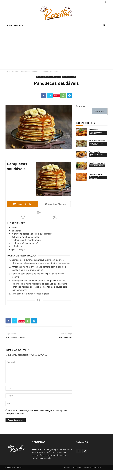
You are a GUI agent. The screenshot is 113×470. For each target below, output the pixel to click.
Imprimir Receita (23, 204)
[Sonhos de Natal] (81, 177)
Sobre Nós (77, 467)
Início (9, 25)
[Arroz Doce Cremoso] (81, 143)
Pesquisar (80, 106)
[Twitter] (50, 95)
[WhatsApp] (63, 95)
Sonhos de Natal (95, 174)
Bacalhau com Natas (97, 163)
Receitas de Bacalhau (97, 166)
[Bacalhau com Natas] (81, 166)
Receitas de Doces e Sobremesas (96, 132)
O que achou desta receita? (18, 355)
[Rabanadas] (81, 132)
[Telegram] (69, 95)
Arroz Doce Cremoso (15, 337)
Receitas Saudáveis (69, 77)
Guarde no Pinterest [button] (57, 204)
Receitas (17, 25)
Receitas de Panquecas (30, 71)
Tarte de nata (94, 152)
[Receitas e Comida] (56, 13)
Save (57, 96)
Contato (67, 467)
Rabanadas (93, 130)
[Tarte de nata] (81, 154)
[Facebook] (101, 2)
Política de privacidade (92, 467)
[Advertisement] (56, 49)
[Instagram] (105, 2)
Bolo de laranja (65, 337)
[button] (104, 25)
